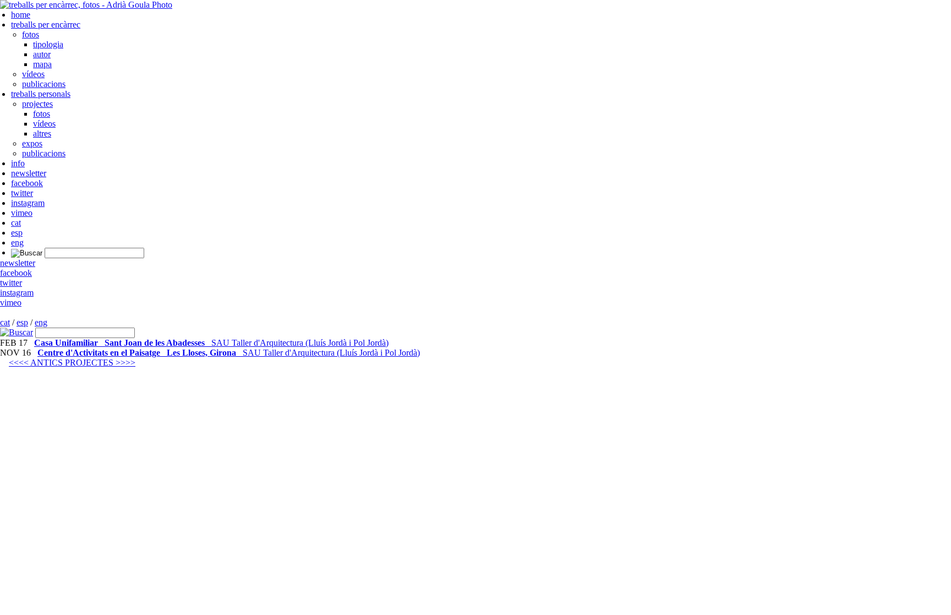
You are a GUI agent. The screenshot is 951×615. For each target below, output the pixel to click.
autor (42, 54)
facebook (27, 183)
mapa (42, 64)
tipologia (48, 44)
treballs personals (40, 94)
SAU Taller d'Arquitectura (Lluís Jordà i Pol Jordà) (211, 342)
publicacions (43, 84)
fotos (30, 34)
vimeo (21, 212)
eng (17, 242)
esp (17, 232)
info (18, 163)
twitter (22, 193)
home (20, 14)
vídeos (33, 74)
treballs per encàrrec (45, 24)
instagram (28, 203)
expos (32, 143)
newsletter (28, 173)
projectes (37, 103)
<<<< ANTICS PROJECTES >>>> (72, 362)
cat (16, 222)
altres (42, 133)
